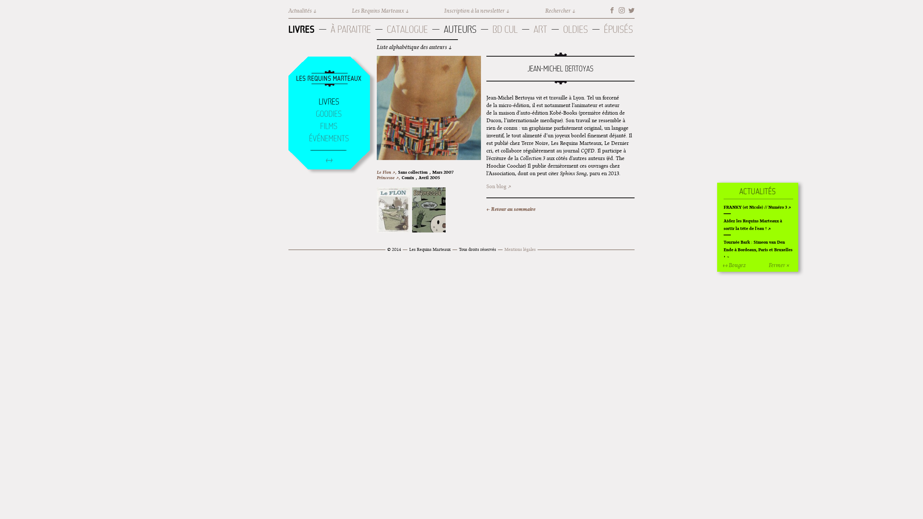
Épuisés (618, 29)
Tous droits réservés (477, 249)
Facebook (612, 10)
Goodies (329, 113)
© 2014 (394, 249)
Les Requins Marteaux (378, 10)
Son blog (496, 186)
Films (328, 126)
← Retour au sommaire (510, 209)
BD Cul (505, 29)
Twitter (631, 10)
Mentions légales (520, 249)
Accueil (329, 79)
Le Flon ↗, (386, 172)
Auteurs (460, 29)
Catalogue (407, 29)
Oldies (575, 29)
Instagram (622, 10)
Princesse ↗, (388, 177)
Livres (301, 29)
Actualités (300, 10)
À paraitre (351, 29)
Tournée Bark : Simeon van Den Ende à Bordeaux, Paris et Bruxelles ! (758, 249)
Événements (329, 138)
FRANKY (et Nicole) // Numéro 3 (755, 207)
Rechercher (558, 10)
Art (540, 29)
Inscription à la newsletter (474, 10)
